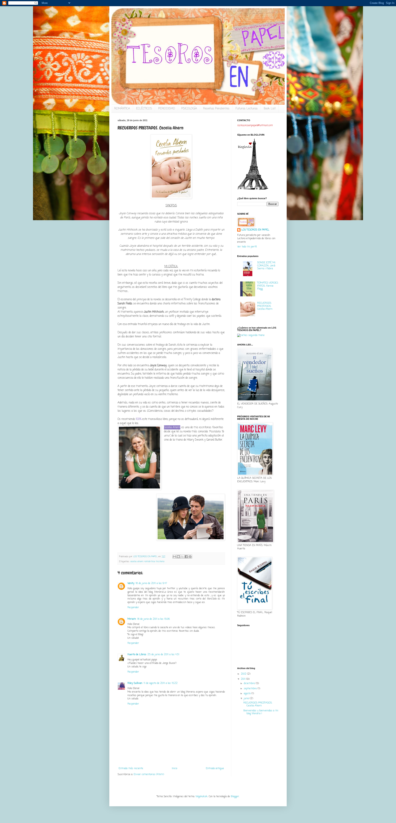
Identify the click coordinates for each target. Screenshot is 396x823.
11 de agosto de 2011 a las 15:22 (161, 683)
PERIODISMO (166, 108)
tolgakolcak (201, 796)
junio (247, 698)
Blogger (235, 796)
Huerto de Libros (136, 654)
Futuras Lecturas (247, 108)
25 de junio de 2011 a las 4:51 (163, 654)
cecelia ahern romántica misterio (147, 561)
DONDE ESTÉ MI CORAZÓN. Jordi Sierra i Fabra (266, 266)
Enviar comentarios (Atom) (149, 774)
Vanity (130, 583)
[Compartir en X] (182, 557)
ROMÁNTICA (122, 108)
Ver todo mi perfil (247, 247)
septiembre (251, 689)
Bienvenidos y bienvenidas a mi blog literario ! (260, 712)
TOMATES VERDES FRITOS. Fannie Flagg (267, 286)
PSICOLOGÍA (189, 108)
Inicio (174, 768)
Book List (270, 108)
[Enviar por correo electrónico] (174, 557)
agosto (247, 693)
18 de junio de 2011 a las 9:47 (151, 583)
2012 (244, 674)
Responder (133, 607)
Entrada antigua (215, 768)
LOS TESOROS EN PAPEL (255, 230)
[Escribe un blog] (178, 557)
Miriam (131, 619)
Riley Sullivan (134, 683)
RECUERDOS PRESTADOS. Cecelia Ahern (264, 306)
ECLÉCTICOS (144, 108)
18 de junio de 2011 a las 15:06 (153, 619)
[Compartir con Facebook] (186, 557)
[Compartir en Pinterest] (190, 557)
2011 (243, 679)
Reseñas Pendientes (216, 108)
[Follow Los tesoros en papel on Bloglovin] (252, 189)
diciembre (250, 683)
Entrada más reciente (131, 768)
